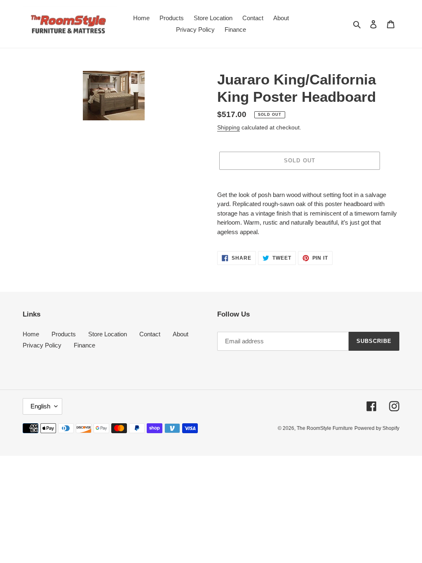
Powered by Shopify (376, 428)
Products (64, 334)
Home (31, 334)
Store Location (107, 334)
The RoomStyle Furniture (325, 428)
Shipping (228, 127)
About (180, 334)
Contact (149, 334)
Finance (84, 345)
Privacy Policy (42, 345)
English (40, 406)
